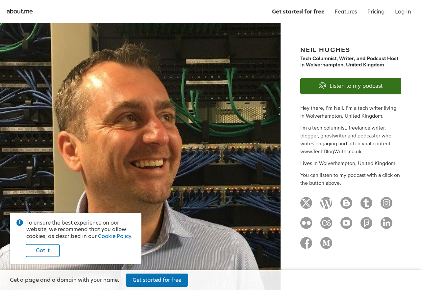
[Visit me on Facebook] (306, 246)
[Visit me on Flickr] (306, 226)
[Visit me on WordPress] (326, 206)
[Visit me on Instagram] (386, 206)
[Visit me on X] (306, 206)
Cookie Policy (114, 236)
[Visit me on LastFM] (326, 226)
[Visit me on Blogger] (346, 206)
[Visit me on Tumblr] (366, 206)
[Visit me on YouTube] (346, 226)
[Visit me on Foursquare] (366, 226)
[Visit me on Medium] (326, 246)
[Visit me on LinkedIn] (386, 226)
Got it (43, 250)
